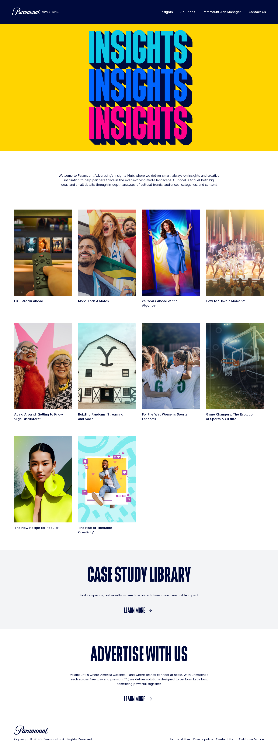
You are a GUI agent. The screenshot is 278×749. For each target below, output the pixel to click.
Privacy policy (203, 739)
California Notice (251, 739)
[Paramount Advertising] (35, 11)
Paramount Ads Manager (222, 12)
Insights (167, 12)
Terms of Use (180, 739)
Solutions (187, 12)
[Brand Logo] (53, 730)
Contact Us (257, 12)
